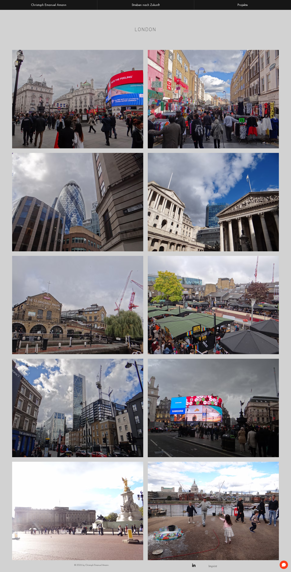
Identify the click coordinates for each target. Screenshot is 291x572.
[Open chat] (284, 565)
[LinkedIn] (193, 565)
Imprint (213, 566)
